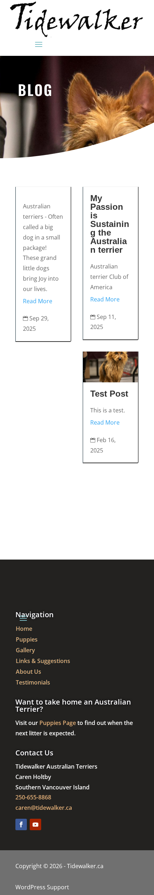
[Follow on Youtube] (35, 824)
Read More (37, 301)
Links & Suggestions (43, 661)
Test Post (109, 393)
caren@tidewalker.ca (43, 808)
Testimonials (33, 683)
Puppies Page (57, 723)
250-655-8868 (33, 797)
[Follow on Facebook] (21, 824)
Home (24, 629)
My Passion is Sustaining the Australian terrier (109, 224)
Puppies (27, 640)
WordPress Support (42, 887)
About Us (28, 672)
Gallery (25, 651)
